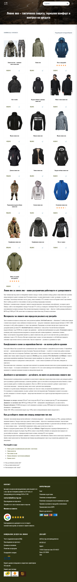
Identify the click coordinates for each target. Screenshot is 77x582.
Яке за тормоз (61, 242)
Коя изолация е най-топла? (12, 467)
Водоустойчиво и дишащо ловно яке (38, 100)
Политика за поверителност (48, 497)
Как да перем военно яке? (12, 465)
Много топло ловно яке (61, 99)
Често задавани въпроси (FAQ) (13, 539)
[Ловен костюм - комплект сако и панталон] (14, 47)
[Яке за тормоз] (61, 227)
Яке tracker (14, 99)
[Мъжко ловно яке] (14, 121)
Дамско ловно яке (14, 170)
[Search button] (67, 3)
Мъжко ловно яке (14, 136)
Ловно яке (38, 62)
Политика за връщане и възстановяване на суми (54, 501)
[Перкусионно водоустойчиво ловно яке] (14, 190)
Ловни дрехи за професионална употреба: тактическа (22, 449)
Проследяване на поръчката (12, 501)
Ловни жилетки (11, 451)
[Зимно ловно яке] (38, 155)
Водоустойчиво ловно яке (61, 170)
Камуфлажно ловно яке (15, 242)
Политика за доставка (46, 494)
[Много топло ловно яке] (61, 84)
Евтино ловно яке (38, 205)
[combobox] (55, 3)
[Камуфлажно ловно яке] (14, 227)
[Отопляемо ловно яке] (61, 190)
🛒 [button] (42, 176)
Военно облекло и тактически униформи (18, 456)
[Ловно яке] (38, 47)
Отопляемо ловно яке (61, 205)
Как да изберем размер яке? (13, 463)
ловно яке (42, 379)
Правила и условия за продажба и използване (53, 504)
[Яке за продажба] (61, 47)
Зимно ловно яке (38, 170)
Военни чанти (11, 458)
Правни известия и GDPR (47, 507)
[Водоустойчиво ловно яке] (61, 155)
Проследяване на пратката (12, 542)
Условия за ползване (10, 545)
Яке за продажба (61, 62)
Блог (41, 491)
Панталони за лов (12, 453)
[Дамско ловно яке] (14, 155)
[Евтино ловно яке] (38, 190)
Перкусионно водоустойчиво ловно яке (14, 205)
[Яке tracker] (14, 84)
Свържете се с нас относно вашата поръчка (17, 504)
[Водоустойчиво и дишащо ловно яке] (38, 84)
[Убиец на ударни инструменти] (14, 262)
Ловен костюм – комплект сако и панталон (14, 63)
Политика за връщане (10, 548)
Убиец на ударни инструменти (14, 277)
